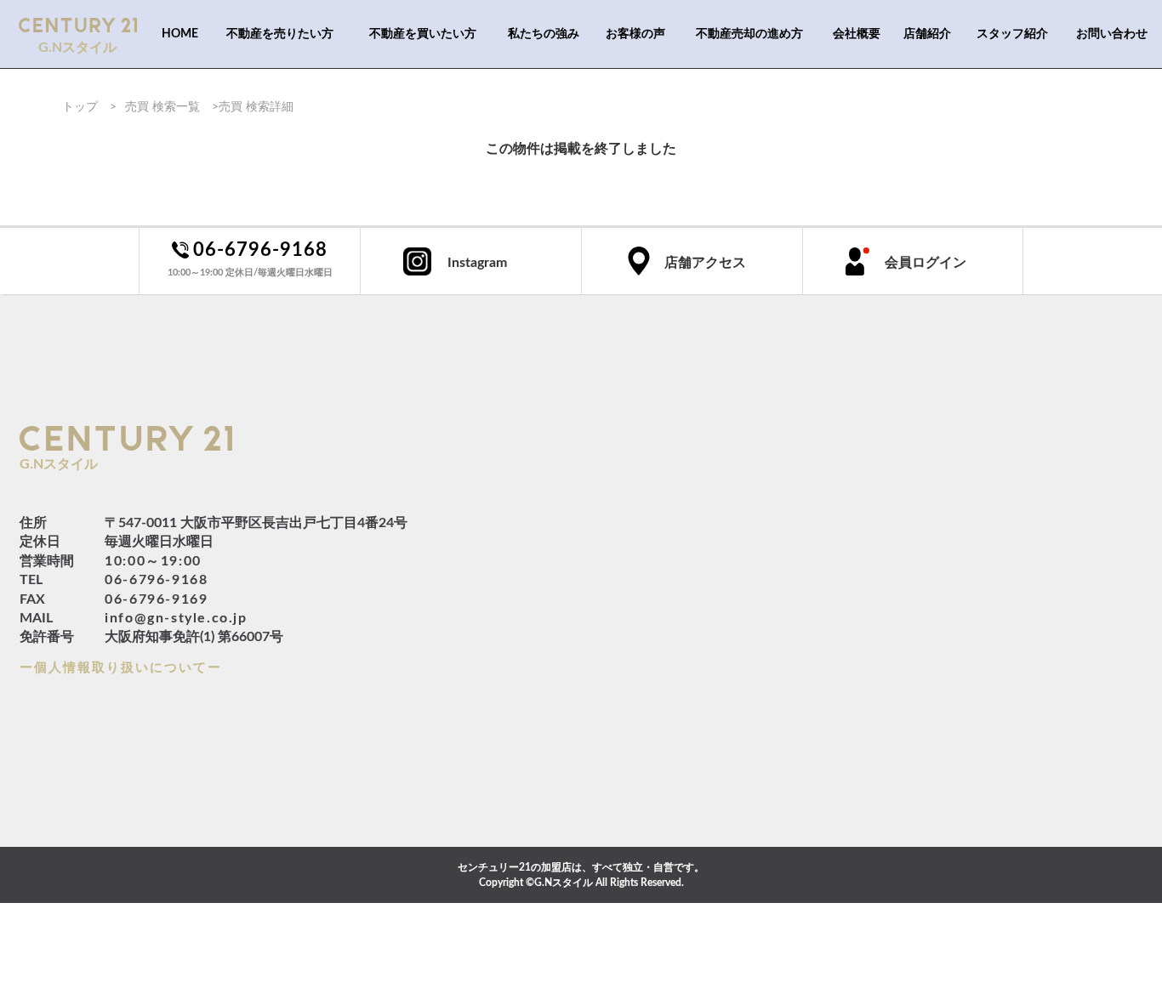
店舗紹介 (927, 33)
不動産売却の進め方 (749, 33)
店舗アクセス (705, 263)
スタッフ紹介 (1012, 33)
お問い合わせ (1112, 33)
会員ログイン (925, 263)
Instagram (477, 263)
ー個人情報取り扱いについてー (121, 668)
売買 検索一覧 (162, 107)
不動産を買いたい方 (422, 33)
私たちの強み (543, 33)
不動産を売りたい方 (279, 33)
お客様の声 (635, 33)
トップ (80, 107)
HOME (180, 33)
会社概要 (856, 33)
